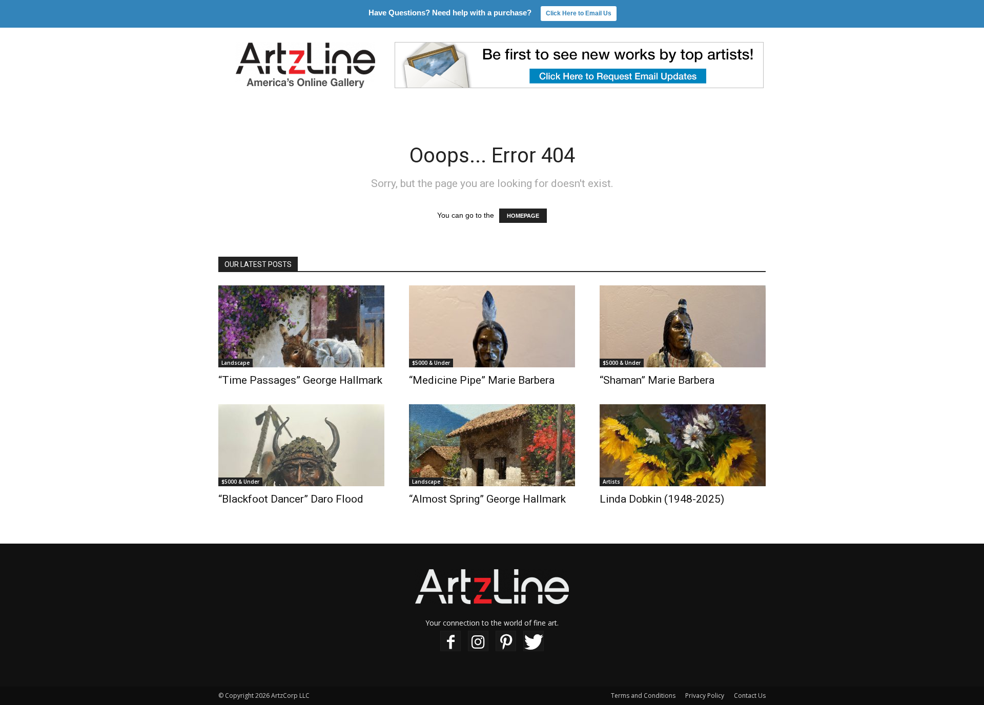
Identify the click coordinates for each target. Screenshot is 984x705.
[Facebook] (450, 641)
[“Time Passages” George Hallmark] (301, 326)
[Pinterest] (506, 641)
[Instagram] (478, 641)
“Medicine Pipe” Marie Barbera (482, 380)
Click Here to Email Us (578, 13)
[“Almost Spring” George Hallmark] (492, 445)
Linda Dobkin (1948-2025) (662, 499)
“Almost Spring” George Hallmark (487, 499)
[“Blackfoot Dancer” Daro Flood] (301, 445)
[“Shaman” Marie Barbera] (683, 326)
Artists (611, 481)
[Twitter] (533, 641)
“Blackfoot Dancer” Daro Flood (290, 499)
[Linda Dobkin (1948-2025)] (683, 445)
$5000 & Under (431, 362)
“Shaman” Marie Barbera (657, 380)
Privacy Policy (704, 695)
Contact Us (750, 695)
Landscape (235, 362)
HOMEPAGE (523, 216)
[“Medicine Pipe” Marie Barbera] (492, 326)
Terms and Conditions (643, 695)
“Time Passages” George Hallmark (300, 380)
